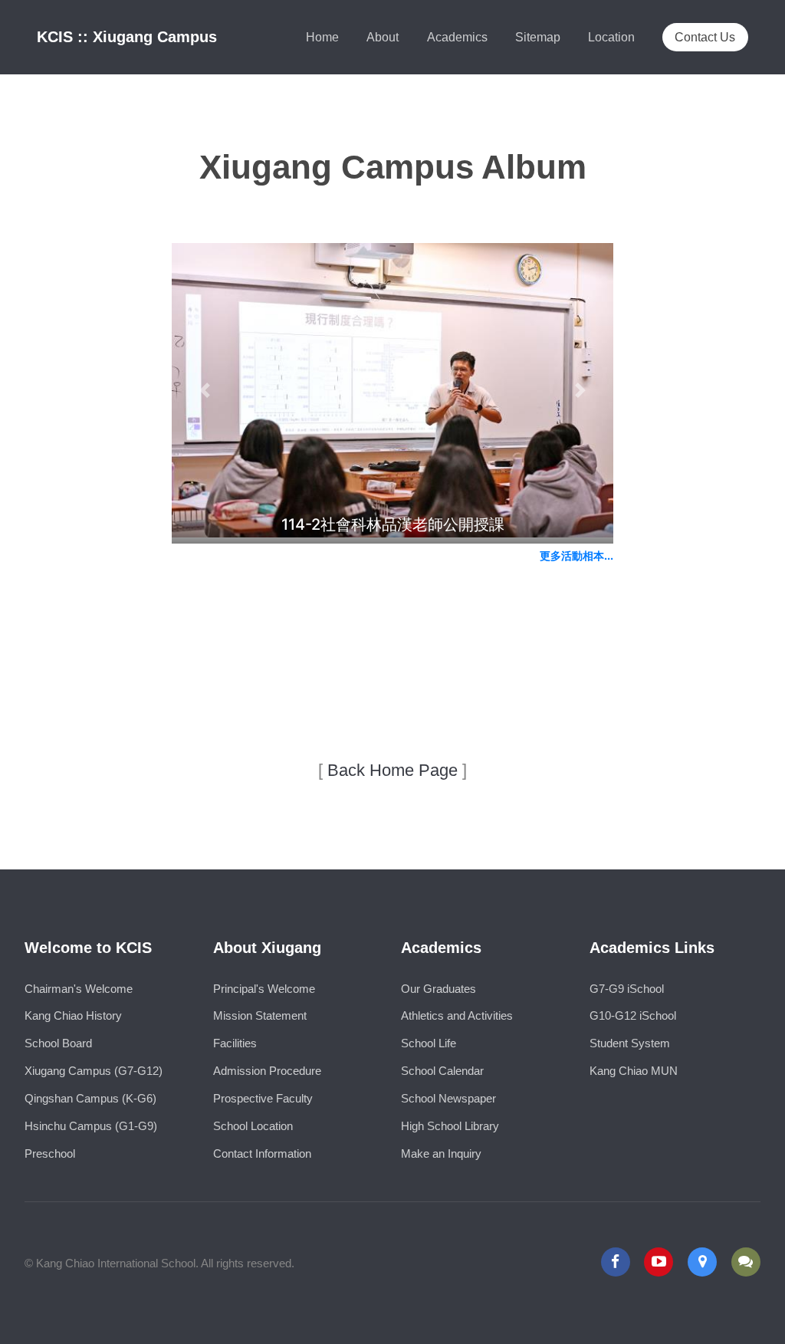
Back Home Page (392, 770)
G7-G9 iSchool (627, 989)
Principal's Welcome (264, 989)
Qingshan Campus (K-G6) (90, 1099)
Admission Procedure (267, 1071)
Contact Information (262, 1154)
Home (322, 37)
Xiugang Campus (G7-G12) (94, 1071)
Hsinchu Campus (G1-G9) (91, 1126)
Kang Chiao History (73, 1016)
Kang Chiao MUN (634, 1071)
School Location (253, 1126)
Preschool (50, 1154)
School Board (58, 1043)
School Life (428, 1043)
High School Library (450, 1126)
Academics (457, 37)
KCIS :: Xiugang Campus (127, 36)
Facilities (235, 1043)
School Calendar (442, 1071)
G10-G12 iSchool (633, 1016)
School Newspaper (448, 1099)
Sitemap (537, 37)
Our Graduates (438, 989)
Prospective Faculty (263, 1099)
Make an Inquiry (441, 1154)
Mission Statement (260, 1016)
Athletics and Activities (457, 1016)
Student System (630, 1043)
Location (611, 37)
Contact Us (705, 37)
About (382, 37)
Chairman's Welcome (79, 989)
